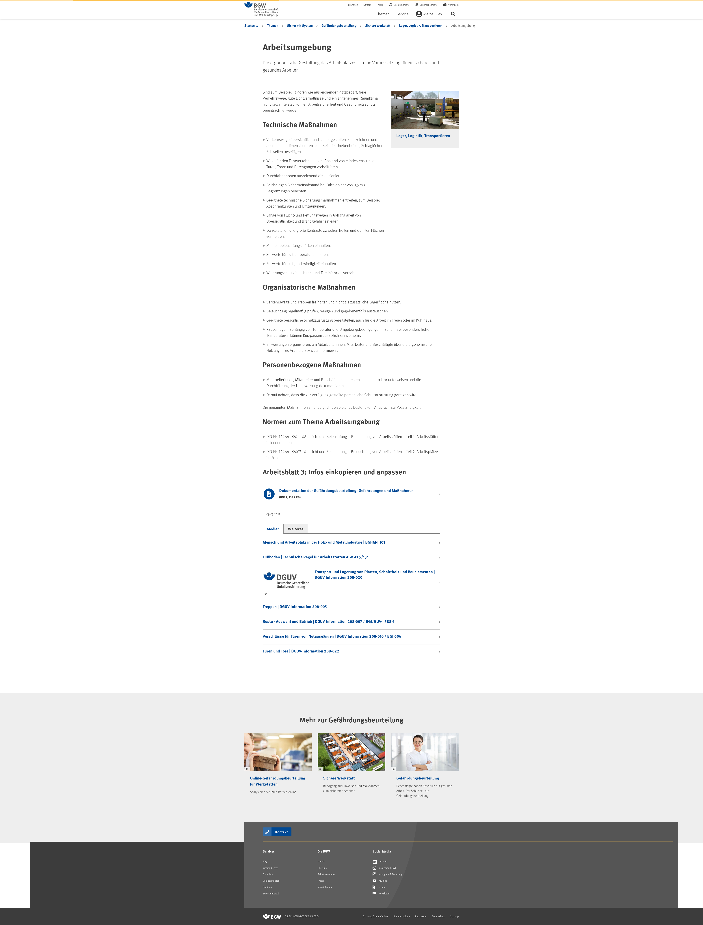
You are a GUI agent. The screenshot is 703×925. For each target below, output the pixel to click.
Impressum (421, 916)
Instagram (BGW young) (390, 874)
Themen (382, 13)
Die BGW (324, 851)
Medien (273, 529)
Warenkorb (453, 4)
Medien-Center (270, 868)
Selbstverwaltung (326, 874)
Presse (380, 4)
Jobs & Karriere (325, 887)
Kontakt (367, 4)
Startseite (251, 25)
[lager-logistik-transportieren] (425, 110)
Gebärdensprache (429, 4)
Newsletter (384, 893)
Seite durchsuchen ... (453, 13)
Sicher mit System (300, 25)
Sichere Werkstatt (377, 25)
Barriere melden (401, 916)
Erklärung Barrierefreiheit (375, 916)
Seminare (267, 887)
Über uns (322, 868)
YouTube (382, 880)
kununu (382, 887)
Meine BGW (432, 13)
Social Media (382, 851)
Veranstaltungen (271, 880)
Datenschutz (438, 916)
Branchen (353, 4)
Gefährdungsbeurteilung (338, 25)
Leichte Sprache (401, 4)
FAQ (265, 861)
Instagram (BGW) (387, 868)
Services (269, 851)
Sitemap (454, 916)
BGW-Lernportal (271, 893)
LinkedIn (382, 861)
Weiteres (296, 529)
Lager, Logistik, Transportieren (420, 25)
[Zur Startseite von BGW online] (261, 9)
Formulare (268, 874)
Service (403, 13)
